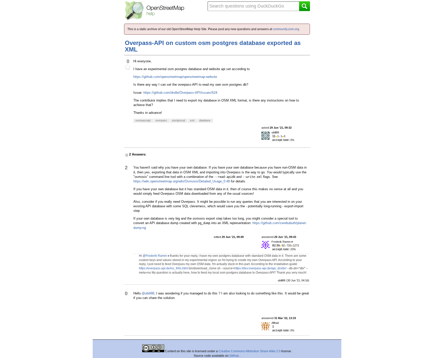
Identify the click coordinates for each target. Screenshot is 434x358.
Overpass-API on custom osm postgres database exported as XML (213, 46)
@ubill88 (148, 293)
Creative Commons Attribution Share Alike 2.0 (250, 351)
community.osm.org (286, 29)
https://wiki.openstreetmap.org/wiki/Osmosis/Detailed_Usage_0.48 (181, 181)
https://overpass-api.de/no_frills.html (163, 268)
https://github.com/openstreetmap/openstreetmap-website (175, 77)
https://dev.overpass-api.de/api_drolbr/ (260, 268)
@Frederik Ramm (155, 256)
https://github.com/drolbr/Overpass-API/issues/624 (180, 92)
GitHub (234, 355)
